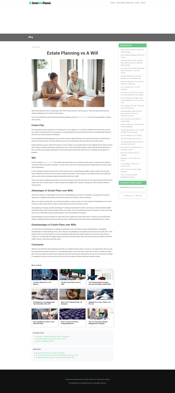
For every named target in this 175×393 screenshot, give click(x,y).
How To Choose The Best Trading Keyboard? (69, 322)
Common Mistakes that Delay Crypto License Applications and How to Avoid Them (132, 100)
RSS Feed (139, 195)
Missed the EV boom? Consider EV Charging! (50, 353)
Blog (137, 3)
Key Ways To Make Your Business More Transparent (52, 336)
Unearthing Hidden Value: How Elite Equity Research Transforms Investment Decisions (131, 113)
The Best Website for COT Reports (131, 135)
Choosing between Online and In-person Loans (51, 339)
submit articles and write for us (135, 187)
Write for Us (93, 379)
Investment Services (125, 3)
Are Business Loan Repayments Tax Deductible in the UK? (44, 303)
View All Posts (128, 195)
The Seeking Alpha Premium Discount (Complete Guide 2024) (100, 283)
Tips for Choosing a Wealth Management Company (98, 322)
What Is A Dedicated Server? (45, 341)
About (143, 3)
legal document (48, 162)
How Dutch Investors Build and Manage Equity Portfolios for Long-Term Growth (132, 70)
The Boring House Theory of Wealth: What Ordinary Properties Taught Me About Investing (132, 63)
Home (112, 3)
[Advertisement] (87, 20)
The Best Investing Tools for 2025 (131, 138)
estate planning (82, 117)
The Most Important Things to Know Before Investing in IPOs (55, 357)
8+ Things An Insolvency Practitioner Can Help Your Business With (57, 355)
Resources (101, 379)
